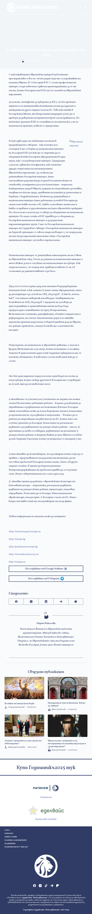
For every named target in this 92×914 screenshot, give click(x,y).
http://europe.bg (17, 539)
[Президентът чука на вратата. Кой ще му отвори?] (67, 688)
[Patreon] (57, 885)
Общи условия (11, 837)
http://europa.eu (17, 562)
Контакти (9, 834)
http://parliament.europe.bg (23, 546)
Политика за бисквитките (16, 840)
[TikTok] (46, 885)
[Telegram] (61, 602)
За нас (7, 830)
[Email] (75, 602)
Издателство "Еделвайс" (46, 819)
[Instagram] (40, 885)
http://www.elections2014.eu (23, 554)
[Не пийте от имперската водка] (24, 688)
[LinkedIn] (46, 602)
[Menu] (85, 7)
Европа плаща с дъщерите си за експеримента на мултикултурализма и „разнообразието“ (67, 743)
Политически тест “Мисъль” (16, 847)
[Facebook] (16, 602)
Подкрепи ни (46, 797)
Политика (66, 61)
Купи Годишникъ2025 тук (46, 767)
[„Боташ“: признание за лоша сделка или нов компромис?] (24, 726)
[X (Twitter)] (31, 602)
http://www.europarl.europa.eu (24, 531)
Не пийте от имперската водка (19, 703)
